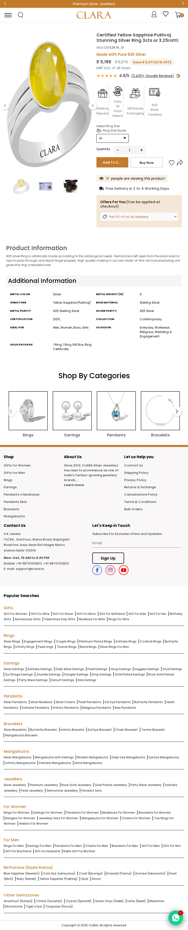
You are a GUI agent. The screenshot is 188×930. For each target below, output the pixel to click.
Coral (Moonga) (91, 873)
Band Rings (88, 647)
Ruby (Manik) (26, 879)
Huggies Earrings (146, 669)
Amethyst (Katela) (18, 901)
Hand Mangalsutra (88, 763)
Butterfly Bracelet (43, 730)
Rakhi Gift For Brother (79, 851)
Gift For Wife (40, 614)
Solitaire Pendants (35, 708)
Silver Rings (12, 641)
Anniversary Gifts (28, 619)
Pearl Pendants (90, 702)
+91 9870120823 (56, 563)
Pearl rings (45, 647)
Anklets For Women (33, 823)
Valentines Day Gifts (59, 619)
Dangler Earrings (76, 674)
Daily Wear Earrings (70, 669)
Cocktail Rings (150, 641)
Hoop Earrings (121, 669)
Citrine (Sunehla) (49, 901)
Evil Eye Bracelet (100, 730)
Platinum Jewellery (44, 785)
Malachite (156, 901)
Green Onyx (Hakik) (109, 901)
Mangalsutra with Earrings (54, 757)
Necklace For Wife (92, 619)
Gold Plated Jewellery (111, 785)
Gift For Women (15, 614)
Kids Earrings (87, 680)
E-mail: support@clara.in (24, 568)
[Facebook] (97, 570)
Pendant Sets (91, 790)
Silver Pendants (15, 702)
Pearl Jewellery (32, 790)
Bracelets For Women (155, 812)
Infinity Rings (25, 647)
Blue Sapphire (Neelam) (22, 873)
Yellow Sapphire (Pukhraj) (59, 879)
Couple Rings (66, 641)
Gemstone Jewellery (62, 790)
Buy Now (147, 162)
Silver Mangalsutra (17, 757)
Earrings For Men (39, 846)
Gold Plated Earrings (130, 674)
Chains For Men (96, 846)
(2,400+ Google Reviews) (152, 75)
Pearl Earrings (97, 669)
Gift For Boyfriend (18, 851)
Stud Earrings (172, 669)
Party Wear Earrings (33, 680)
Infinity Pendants (66, 708)
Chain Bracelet (126, 730)
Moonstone (14, 906)
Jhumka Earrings (48, 674)
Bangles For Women (20, 818)
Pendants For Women (82, 812)
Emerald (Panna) (119, 873)
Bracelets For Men (125, 846)
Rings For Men (14, 846)
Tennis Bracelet (153, 730)
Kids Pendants (125, 708)
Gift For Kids (137, 614)
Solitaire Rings (126, 641)
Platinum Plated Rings (95, 641)
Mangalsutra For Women (100, 818)
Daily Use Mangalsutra (128, 757)
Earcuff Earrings (62, 680)
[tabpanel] (49, 104)
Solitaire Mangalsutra (55, 763)
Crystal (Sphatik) (79, 901)
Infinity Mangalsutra (20, 763)
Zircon (96, 879)
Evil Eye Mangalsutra (164, 757)
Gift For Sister (63, 614)
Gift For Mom (86, 614)
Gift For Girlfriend (112, 614)
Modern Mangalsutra (92, 757)
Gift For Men (151, 846)
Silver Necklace (41, 702)
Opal (84, 879)
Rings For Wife (118, 619)
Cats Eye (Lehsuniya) (59, 873)
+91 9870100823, (29, 563)
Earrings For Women (48, 812)
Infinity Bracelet (72, 730)
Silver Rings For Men (114, 647)
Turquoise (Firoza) (59, 906)
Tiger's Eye (34, 906)
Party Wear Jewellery (146, 785)
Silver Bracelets (15, 730)
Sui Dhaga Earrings (19, 674)
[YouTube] (124, 570)
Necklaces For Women (118, 812)
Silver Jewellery (15, 785)
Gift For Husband (47, 851)
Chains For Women (136, 818)
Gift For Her (158, 614)
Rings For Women (17, 812)
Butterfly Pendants (148, 702)
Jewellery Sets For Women (58, 818)
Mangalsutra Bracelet (21, 735)
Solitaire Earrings (39, 669)
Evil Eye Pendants (118, 702)
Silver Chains (65, 702)
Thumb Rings (67, 647)
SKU (99, 47)
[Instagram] (110, 570)
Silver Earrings (14, 669)
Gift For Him (172, 846)
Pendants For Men (68, 846)
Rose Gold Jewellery (76, 785)
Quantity (103, 149)
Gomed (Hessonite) (150, 873)
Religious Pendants (96, 708)
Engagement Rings (38, 641)
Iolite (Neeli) (136, 901)
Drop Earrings (101, 674)
